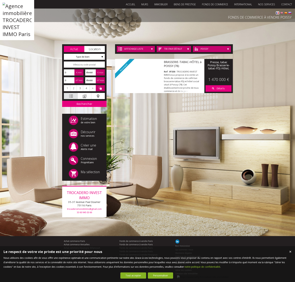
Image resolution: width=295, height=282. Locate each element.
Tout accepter (133, 275)
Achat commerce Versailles (77, 244)
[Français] (277, 13)
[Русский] (290, 13)
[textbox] (84, 64)
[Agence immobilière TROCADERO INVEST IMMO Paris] (17, 34)
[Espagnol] (285, 13)
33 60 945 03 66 (84, 212)
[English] (281, 13)
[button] (74, 49)
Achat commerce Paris (74, 241)
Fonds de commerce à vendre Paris (136, 241)
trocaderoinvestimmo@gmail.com (84, 208)
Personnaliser (160, 275)
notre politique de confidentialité (202, 266)
